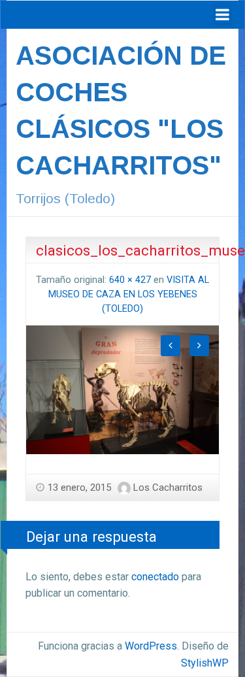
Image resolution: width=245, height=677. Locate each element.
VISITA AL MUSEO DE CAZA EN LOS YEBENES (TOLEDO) (129, 294)
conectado (155, 576)
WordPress (151, 646)
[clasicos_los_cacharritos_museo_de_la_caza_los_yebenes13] (122, 389)
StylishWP (205, 663)
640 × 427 (130, 280)
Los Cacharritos (168, 487)
